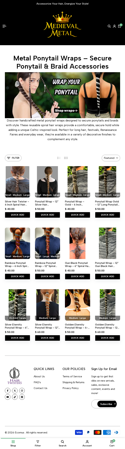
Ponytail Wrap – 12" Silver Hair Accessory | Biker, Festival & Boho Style (46, 203)
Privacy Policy (70, 388)
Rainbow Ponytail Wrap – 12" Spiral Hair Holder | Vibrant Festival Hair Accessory (47, 264)
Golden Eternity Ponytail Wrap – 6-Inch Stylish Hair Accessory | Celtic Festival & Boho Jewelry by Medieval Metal (77, 326)
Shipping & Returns (73, 382)
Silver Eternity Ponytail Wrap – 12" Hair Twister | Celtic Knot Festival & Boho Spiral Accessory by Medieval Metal (47, 326)
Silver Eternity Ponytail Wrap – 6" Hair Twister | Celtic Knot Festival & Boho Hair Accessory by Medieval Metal (17, 326)
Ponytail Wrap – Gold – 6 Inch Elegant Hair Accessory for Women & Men (74, 203)
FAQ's (37, 382)
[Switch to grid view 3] (66, 158)
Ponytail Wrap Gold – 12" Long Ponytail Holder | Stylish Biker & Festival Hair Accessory (107, 203)
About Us (39, 376)
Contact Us (40, 388)
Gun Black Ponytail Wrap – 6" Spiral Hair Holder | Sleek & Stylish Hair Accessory (77, 264)
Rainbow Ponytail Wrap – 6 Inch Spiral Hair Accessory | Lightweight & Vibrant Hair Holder (17, 264)
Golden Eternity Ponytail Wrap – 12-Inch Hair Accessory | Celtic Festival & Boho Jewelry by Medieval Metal (107, 326)
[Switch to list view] (59, 158)
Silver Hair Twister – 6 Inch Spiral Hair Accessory (17, 203)
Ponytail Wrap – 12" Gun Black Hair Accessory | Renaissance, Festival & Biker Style (106, 264)
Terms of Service (72, 376)
